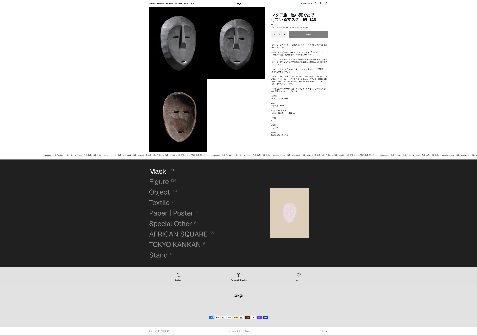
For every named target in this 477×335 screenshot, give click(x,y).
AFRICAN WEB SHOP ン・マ (164, 331)
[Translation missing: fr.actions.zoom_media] (178, 43)
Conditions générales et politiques (238, 331)
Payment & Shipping (239, 280)
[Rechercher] (315, 3)
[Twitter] (326, 331)
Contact (178, 280)
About (298, 280)
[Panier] (326, 3)
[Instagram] (322, 331)
